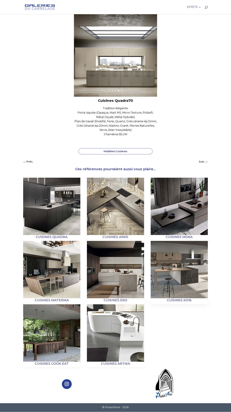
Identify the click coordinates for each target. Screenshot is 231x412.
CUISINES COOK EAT (52, 364)
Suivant (153, 59)
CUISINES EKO (115, 300)
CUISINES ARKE (115, 237)
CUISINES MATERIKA (52, 300)
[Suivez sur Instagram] (67, 384)
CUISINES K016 (179, 300)
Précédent (78, 59)
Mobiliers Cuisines (115, 151)
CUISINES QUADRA (51, 237)
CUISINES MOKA (179, 237)
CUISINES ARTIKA (115, 364)
